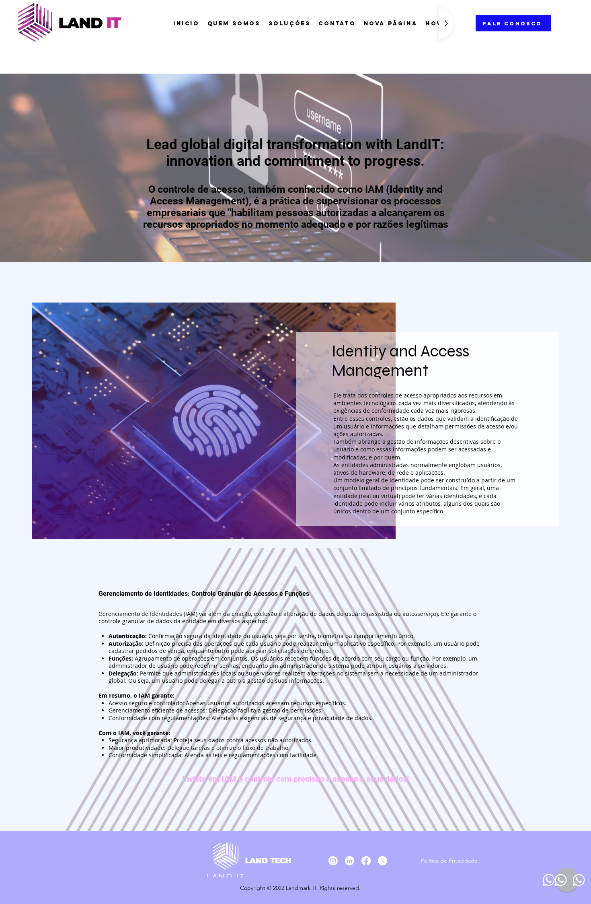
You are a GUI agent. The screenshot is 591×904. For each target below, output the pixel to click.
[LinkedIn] (349, 860)
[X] (382, 860)
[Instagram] (333, 860)
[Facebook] (366, 860)
